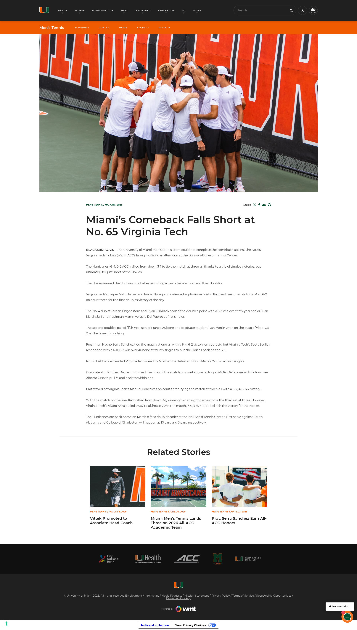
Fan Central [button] (166, 10)
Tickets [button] (79, 10)
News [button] (123, 27)
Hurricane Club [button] (102, 10)
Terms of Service (243, 595)
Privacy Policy (221, 595)
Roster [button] (104, 27)
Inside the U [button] (142, 10)
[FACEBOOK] (258, 204)
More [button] (162, 27)
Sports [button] (62, 10)
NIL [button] (184, 10)
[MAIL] (263, 205)
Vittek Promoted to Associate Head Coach (111, 520)
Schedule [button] (82, 27)
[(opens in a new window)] (109, 558)
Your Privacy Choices (190, 625)
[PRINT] (268, 204)
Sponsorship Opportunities (274, 595)
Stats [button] (141, 27)
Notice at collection (155, 625)
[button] (302, 10)
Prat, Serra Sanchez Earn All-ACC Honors (239, 520)
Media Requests (172, 595)
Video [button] (197, 10)
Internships (152, 595)
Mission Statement (197, 595)
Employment (134, 595)
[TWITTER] (254, 204)
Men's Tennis (51, 28)
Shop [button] (123, 10)
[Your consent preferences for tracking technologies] (6, 623)
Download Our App (178, 598)
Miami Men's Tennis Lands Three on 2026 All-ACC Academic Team (176, 523)
